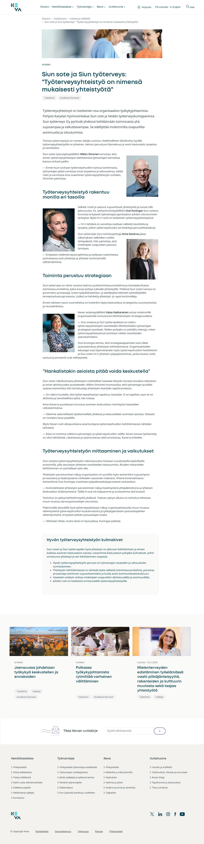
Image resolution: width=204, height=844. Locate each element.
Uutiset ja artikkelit (80, 18)
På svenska (161, 7)
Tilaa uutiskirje (160, 787)
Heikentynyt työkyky (23, 792)
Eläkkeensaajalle (22, 787)
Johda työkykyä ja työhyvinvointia (76, 777)
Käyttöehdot (42, 831)
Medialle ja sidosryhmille (119, 772)
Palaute (99, 831)
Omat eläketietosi (22, 772)
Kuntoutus (18, 797)
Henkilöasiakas (61, 7)
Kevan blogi (158, 777)
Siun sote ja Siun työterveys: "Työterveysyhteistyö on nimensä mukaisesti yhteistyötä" (91, 21)
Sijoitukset (111, 777)
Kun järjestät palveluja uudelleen (77, 792)
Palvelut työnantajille (70, 782)
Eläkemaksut (66, 787)
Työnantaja (84, 7)
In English (175, 7)
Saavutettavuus (63, 831)
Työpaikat (111, 792)
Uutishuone (116, 7)
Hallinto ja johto (114, 782)
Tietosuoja (83, 831)
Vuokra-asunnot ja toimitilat (120, 787)
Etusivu (44, 7)
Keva (100, 7)
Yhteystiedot (19, 767)
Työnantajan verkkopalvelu (73, 772)
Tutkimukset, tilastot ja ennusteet (169, 772)
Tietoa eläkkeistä (22, 777)
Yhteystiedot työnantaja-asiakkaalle (78, 767)
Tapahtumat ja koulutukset (166, 782)
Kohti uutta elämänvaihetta (27, 782)
